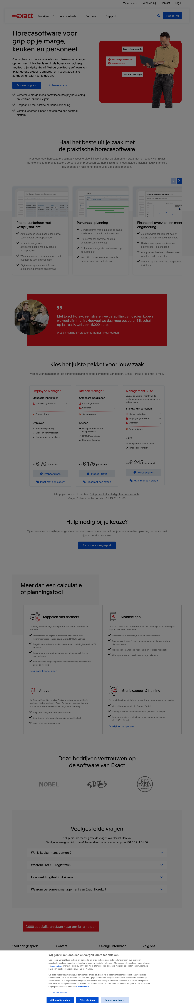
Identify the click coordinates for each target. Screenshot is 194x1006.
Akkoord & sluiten (60, 1000)
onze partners (56, 966)
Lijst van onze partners (58, 992)
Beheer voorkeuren (115, 1000)
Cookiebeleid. (82, 987)
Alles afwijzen (87, 1000)
